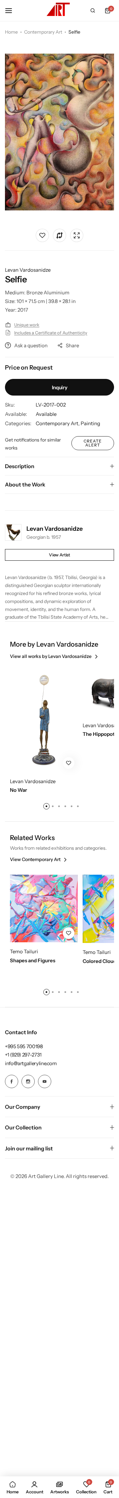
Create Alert (93, 443)
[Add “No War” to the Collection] (68, 763)
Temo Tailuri (24, 951)
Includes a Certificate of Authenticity (50, 332)
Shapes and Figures (32, 961)
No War (18, 790)
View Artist (59, 554)
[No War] (44, 719)
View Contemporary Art (35, 859)
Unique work (26, 324)
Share (72, 345)
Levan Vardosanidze (28, 270)
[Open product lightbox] (76, 235)
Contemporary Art (43, 32)
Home (11, 32)
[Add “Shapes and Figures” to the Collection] (68, 933)
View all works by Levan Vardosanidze (51, 656)
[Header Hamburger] (12, 10)
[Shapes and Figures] (44, 908)
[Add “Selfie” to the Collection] (42, 235)
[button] (107, 10)
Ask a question (31, 345)
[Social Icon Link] (11, 1081)
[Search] (92, 10)
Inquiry (59, 387)
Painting (90, 423)
